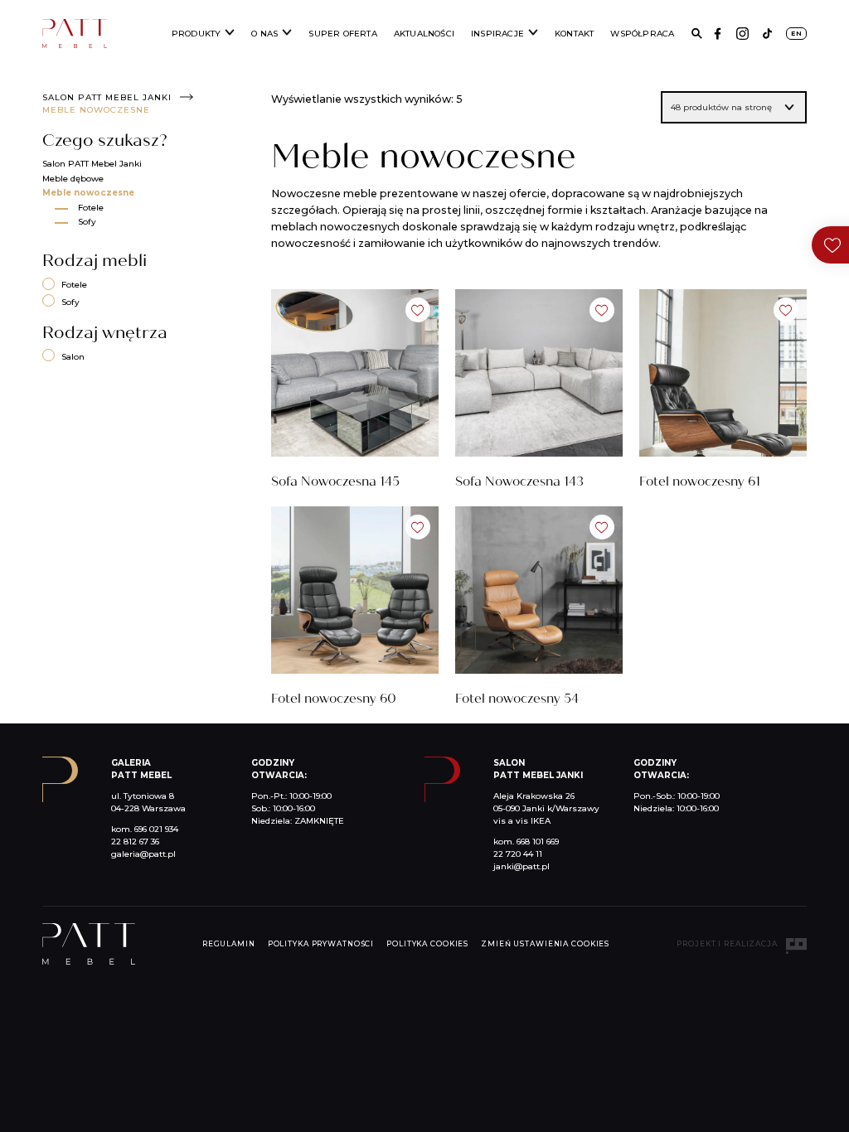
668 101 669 (538, 841)
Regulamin (228, 944)
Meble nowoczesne (88, 192)
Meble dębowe (73, 178)
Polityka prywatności (321, 944)
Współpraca (642, 33)
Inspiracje (497, 33)
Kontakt (574, 33)
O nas (264, 33)
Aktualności (424, 33)
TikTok (767, 33)
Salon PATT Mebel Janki (107, 97)
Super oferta (342, 33)
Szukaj (697, 33)
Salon (73, 356)
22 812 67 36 (135, 841)
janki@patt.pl (521, 866)
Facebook (717, 33)
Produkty (196, 33)
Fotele (91, 207)
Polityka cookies (427, 944)
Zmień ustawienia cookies (545, 944)
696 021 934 (156, 829)
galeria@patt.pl (143, 854)
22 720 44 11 (517, 854)
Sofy (87, 221)
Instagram (742, 33)
